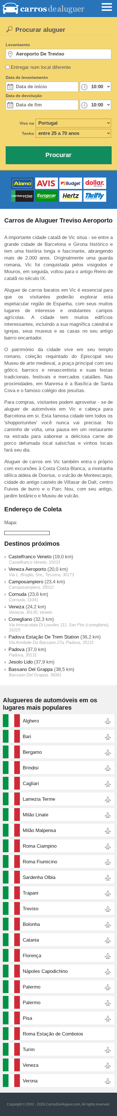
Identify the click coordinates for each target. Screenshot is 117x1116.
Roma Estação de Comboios (53, 1034)
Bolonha (31, 924)
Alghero (31, 721)
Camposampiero (26, 581)
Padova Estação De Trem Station (44, 637)
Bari (27, 736)
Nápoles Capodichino (45, 971)
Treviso (30, 908)
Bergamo (32, 752)
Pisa (27, 1018)
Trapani (30, 893)
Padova (16, 649)
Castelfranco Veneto (30, 556)
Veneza (16, 607)
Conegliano (20, 619)
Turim (29, 1049)
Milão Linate (35, 815)
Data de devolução (24, 95)
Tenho (28, 133)
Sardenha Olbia (39, 877)
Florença (32, 955)
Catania (31, 940)
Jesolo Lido (21, 662)
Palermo (31, 987)
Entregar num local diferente (41, 67)
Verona (30, 1081)
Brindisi (31, 768)
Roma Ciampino (40, 846)
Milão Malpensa (39, 830)
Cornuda (17, 594)
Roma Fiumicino (40, 861)
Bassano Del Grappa (31, 669)
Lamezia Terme (39, 799)
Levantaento (18, 44)
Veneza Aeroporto (27, 569)
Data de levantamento (27, 77)
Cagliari (31, 783)
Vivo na (27, 123)
